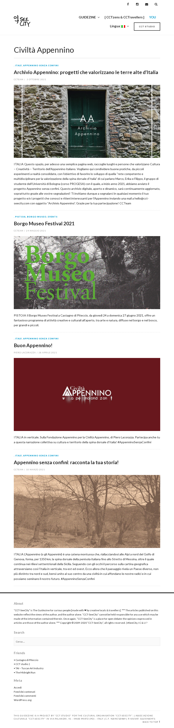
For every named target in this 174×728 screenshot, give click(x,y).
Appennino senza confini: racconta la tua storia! (66, 462)
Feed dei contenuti (24, 691)
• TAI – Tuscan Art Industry (29, 668)
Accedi (18, 687)
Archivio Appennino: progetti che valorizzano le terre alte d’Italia (86, 72)
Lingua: (115, 26)
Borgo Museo (36, 217)
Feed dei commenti (25, 695)
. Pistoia (20, 217)
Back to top (150, 722)
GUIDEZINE (87, 17)
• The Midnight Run (24, 672)
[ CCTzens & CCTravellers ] (124, 17)
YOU (152, 17)
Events (53, 217)
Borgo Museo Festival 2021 (44, 223)
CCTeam (18, 79)
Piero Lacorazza (25, 352)
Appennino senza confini (41, 66)
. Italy (18, 66)
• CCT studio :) (22, 664)
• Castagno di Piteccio (26, 660)
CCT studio (147, 26)
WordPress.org (22, 700)
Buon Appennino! (33, 345)
